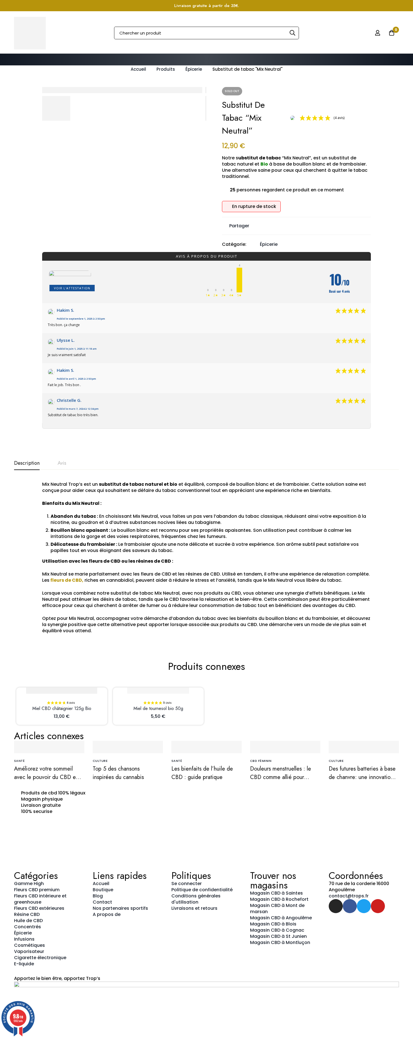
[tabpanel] (206, 557)
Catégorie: (234, 244)
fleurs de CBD (65, 580)
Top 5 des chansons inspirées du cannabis (118, 773)
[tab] (27, 463)
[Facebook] (350, 906)
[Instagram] (336, 906)
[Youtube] (378, 906)
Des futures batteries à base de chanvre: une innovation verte (362, 777)
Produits (165, 69)
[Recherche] (292, 33)
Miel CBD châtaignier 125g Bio (61, 708)
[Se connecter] (378, 33)
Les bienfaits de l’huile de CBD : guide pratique (202, 773)
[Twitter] (364, 906)
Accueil (138, 69)
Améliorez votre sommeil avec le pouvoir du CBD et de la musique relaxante (46, 777)
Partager (239, 226)
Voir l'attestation (72, 288)
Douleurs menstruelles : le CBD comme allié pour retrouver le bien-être (280, 777)
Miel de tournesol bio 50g (158, 708)
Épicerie (193, 69)
